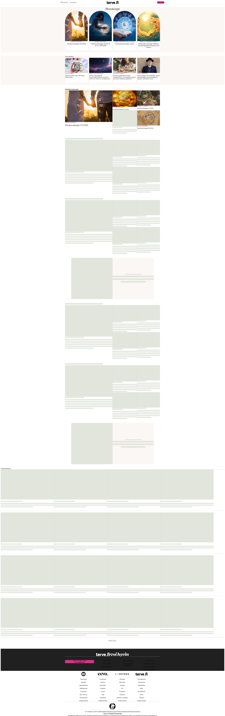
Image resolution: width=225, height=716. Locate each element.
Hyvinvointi (141, 682)
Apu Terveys (83, 694)
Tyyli (102, 694)
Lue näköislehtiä (79, 662)
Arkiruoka (122, 682)
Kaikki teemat (83, 701)
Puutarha (122, 691)
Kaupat (122, 685)
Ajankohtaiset (83, 685)
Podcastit (83, 691)
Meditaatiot (141, 685)
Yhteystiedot (106, 663)
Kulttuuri (102, 688)
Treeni (103, 691)
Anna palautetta (106, 667)
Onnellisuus (141, 691)
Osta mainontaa (128, 661)
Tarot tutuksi (69, 56)
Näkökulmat (83, 688)
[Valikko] (61, 2)
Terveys (141, 697)
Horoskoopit (83, 697)
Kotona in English (122, 697)
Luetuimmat (73, 2)
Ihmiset (103, 682)
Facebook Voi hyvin (149, 663)
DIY (122, 688)
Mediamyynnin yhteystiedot (127, 664)
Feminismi (103, 679)
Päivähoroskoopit (71, 89)
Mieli (141, 688)
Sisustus (122, 694)
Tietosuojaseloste (114, 711)
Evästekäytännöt (125, 711)
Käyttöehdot (105, 711)
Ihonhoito (103, 685)
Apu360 (83, 682)
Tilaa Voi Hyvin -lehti (79, 661)
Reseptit (122, 679)
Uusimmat (65, 2)
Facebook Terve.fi (149, 670)
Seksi (141, 694)
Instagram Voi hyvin (149, 667)
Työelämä (103, 697)
